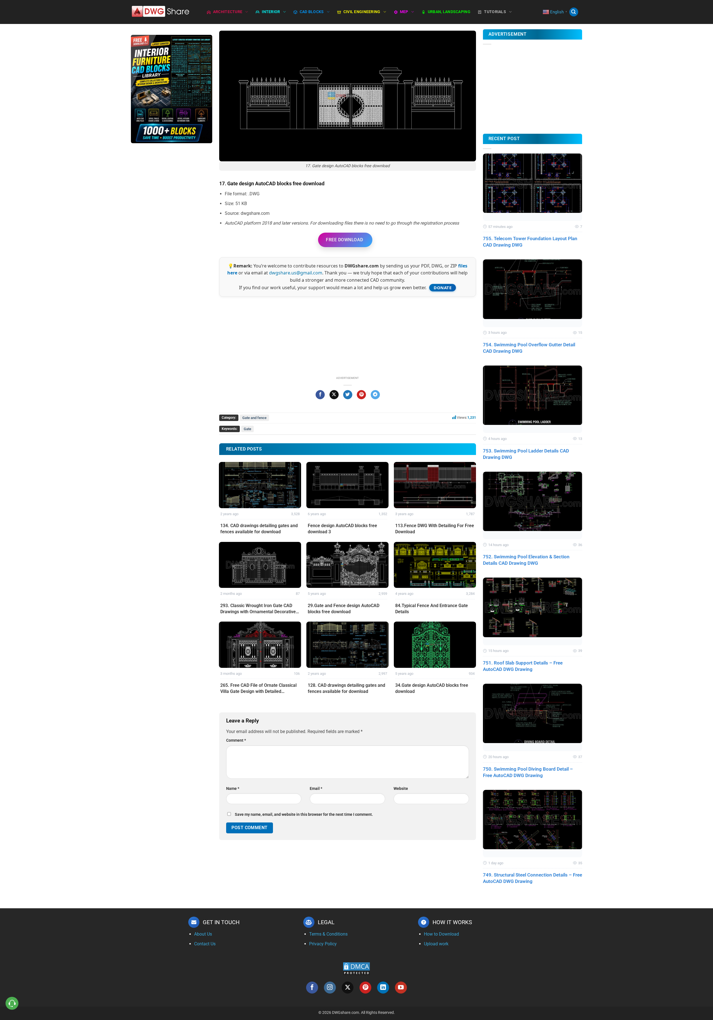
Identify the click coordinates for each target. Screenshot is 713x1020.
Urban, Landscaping (449, 11)
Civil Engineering (361, 11)
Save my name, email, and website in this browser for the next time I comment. (304, 814)
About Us (203, 934)
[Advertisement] (171, 235)
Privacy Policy (323, 943)
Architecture (227, 11)
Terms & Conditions (328, 934)
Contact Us (205, 943)
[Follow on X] (348, 988)
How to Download (441, 934)
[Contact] (12, 1003)
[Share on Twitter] (347, 395)
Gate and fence (254, 418)
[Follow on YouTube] (401, 988)
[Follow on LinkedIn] (383, 988)
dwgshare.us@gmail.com (295, 273)
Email (316, 788)
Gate (247, 429)
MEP (404, 11)
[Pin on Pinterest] (361, 395)
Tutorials (495, 11)
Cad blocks (312, 11)
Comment (236, 740)
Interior (271, 11)
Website (401, 788)
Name (232, 788)
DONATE (442, 287)
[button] (573, 12)
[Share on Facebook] (320, 395)
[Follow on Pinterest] (366, 988)
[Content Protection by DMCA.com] (356, 968)
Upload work (436, 943)
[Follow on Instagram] (330, 988)
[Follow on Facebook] (312, 988)
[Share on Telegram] (375, 395)
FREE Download (344, 239)
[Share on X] (334, 395)
